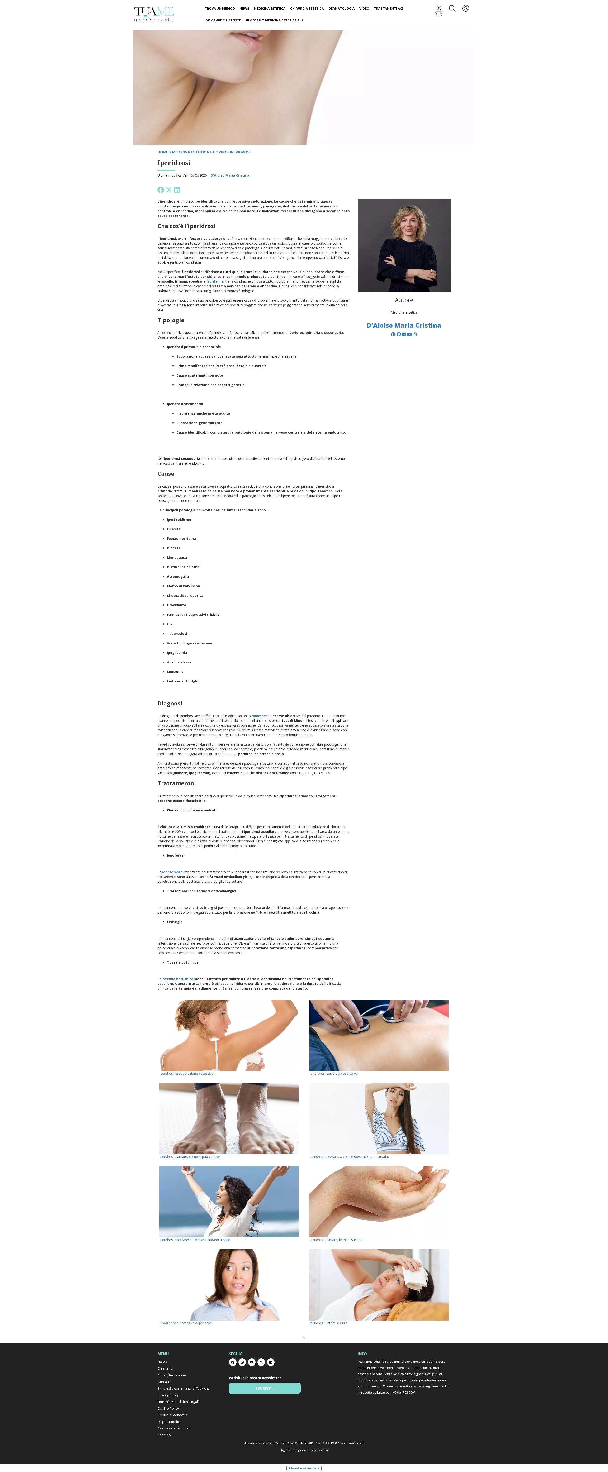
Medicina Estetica (269, 8)
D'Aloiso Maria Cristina (230, 175)
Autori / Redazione (171, 1375)
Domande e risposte (223, 20)
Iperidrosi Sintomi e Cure (328, 1323)
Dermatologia (341, 8)
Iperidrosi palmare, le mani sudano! (336, 1239)
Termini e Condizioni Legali (178, 1402)
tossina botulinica (178, 979)
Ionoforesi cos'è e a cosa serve (333, 1073)
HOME (162, 152)
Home (162, 1362)
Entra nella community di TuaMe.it (183, 1388)
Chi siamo (164, 1368)
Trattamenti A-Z (388, 8)
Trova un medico (220, 8)
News (244, 8)
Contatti (163, 1382)
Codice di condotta (172, 1415)
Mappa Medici (168, 1422)
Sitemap (164, 1435)
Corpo (219, 152)
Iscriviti (265, 1388)
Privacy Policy (168, 1395)
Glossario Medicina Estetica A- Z (275, 20)
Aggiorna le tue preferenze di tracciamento (304, 1450)
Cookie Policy (168, 1408)
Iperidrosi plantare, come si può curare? (189, 1156)
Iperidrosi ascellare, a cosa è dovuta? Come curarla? (349, 1156)
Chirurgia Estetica (307, 8)
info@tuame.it (356, 1443)
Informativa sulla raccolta (304, 1468)
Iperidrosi (240, 152)
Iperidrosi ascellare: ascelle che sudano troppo (194, 1239)
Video (364, 8)
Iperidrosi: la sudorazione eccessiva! (186, 1073)
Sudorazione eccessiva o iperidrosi (185, 1323)
